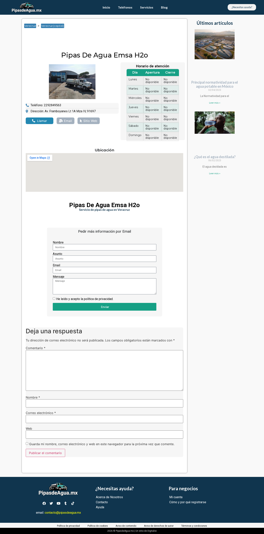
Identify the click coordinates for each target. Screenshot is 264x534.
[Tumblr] (65, 503)
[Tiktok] (73, 503)
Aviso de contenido (126, 526)
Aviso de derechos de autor (159, 526)
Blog (164, 7)
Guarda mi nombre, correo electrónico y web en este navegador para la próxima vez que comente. (101, 444)
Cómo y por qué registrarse (187, 502)
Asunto (57, 253)
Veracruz (30, 25)
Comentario (35, 348)
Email (56, 265)
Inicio (106, 7)
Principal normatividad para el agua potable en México (214, 84)
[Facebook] (44, 503)
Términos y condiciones (194, 526)
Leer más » (214, 102)
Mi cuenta (175, 497)
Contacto (102, 502)
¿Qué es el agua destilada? (215, 157)
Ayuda (100, 507)
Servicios (146, 7)
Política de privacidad (68, 526)
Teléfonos (125, 7)
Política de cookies (98, 526)
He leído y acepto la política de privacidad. (84, 299)
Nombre (58, 242)
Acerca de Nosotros (109, 497)
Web (29, 428)
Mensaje (58, 276)
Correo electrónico (41, 412)
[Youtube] (58, 503)
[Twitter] (51, 503)
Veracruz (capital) (52, 25)
